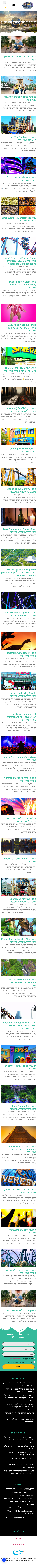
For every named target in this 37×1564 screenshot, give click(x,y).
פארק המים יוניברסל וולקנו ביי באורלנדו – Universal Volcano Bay (19, 1390)
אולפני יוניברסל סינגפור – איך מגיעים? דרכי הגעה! (21, 820)
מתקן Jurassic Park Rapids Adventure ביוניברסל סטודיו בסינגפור (22, 982)
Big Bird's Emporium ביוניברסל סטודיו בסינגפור (20, 450)
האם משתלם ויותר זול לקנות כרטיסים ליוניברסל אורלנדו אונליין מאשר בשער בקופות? (20, 1407)
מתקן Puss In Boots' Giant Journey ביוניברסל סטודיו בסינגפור (22, 284)
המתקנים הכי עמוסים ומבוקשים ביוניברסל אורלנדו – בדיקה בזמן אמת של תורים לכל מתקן (19, 1398)
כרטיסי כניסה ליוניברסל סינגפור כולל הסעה (20, 98)
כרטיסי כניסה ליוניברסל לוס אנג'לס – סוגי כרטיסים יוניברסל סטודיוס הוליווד (19, 1472)
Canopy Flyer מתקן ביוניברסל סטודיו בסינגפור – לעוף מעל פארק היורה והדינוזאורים (18, 572)
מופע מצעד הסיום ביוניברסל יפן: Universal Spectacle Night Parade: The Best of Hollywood (19, 1501)
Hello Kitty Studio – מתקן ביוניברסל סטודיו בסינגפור (23, 695)
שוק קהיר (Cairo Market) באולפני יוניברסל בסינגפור (19, 219)
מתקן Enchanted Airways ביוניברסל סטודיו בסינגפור (23, 900)
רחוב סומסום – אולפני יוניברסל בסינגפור (20, 1067)
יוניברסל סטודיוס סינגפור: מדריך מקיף (20, 58)
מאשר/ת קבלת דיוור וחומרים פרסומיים (20, 1362)
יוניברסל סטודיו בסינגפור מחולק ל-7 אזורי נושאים (20, 1191)
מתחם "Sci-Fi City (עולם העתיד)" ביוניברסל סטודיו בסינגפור (19, 410)
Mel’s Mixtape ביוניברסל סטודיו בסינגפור (20, 759)
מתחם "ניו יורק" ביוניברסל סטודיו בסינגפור (19, 860)
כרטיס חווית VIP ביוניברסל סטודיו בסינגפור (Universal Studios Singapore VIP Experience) (19, 261)
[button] (14, 5)
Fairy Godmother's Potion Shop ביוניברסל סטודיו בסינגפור (19, 531)
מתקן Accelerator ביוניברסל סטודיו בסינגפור (21, 179)
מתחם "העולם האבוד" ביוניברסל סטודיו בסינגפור (20, 1271)
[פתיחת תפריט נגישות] (4, 1560)
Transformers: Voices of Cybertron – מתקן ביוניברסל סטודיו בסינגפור (21, 717)
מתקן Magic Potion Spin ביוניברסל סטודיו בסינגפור (23, 1107)
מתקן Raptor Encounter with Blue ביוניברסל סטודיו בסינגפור (18, 941)
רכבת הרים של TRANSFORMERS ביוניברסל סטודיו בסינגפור (19, 614)
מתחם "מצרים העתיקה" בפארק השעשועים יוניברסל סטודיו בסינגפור (20, 1149)
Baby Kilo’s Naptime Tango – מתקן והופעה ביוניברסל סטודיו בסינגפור (21, 327)
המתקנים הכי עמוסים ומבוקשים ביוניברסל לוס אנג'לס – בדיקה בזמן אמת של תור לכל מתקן (19, 1440)
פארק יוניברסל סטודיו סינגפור (21, 1310)
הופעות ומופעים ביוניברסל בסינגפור (22, 1231)
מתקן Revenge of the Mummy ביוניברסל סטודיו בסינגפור (20, 490)
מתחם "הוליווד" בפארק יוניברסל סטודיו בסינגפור (20, 779)
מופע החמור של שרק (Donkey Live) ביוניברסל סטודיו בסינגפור (20, 369)
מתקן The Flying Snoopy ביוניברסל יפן (20, 1489)
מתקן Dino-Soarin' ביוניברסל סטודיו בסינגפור (21, 654)
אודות (18, 1538)
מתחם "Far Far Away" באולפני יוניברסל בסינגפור (20, 138)
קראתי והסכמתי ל (21, 1359)
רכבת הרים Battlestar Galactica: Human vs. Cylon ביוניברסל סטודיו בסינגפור (19, 1025)
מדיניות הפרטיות (15, 1359)
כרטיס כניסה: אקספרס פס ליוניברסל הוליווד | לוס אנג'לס (21, 1453)
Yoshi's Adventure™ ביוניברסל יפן (21, 1507)
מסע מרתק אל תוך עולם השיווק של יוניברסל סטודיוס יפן (21, 1493)
